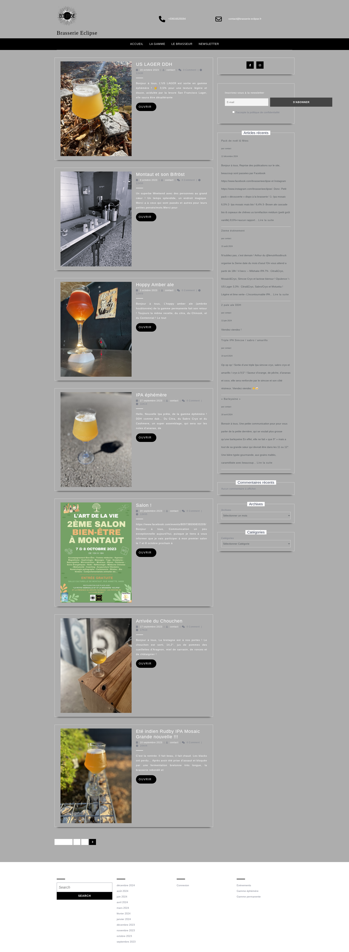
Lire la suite (266, 220)
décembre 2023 (126, 924)
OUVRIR (147, 106)
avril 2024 (122, 902)
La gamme (157, 43)
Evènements (244, 885)
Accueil (136, 43)
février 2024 (124, 913)
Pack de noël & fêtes (234, 140)
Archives (226, 509)
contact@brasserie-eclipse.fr (244, 18)
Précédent (63, 841)
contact (171, 70)
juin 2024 (122, 896)
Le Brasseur (181, 43)
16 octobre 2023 (149, 70)
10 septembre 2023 (151, 742)
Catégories (227, 538)
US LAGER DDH (154, 64)
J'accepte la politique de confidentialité (257, 112)
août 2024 (122, 890)
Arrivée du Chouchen (159, 620)
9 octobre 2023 (148, 180)
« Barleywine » (231, 398)
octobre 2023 (124, 936)
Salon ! (144, 505)
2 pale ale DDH (231, 304)
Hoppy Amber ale (155, 284)
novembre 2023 (126, 930)
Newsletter (209, 43)
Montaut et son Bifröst (160, 174)
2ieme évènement (233, 230)
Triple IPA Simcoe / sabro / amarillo (244, 340)
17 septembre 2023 (151, 626)
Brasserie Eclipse (77, 33)
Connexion (183, 885)
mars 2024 (123, 907)
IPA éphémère (151, 394)
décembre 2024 (126, 885)
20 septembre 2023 (151, 511)
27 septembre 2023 (151, 400)
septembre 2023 (126, 941)
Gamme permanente (249, 896)
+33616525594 (177, 18)
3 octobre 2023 (148, 290)
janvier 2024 (124, 919)
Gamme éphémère (247, 890)
